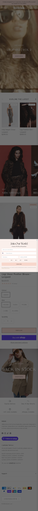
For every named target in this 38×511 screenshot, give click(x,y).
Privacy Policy (4, 268)
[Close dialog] (36, 240)
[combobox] (3, 253)
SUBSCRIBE (19, 264)
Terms (8, 268)
